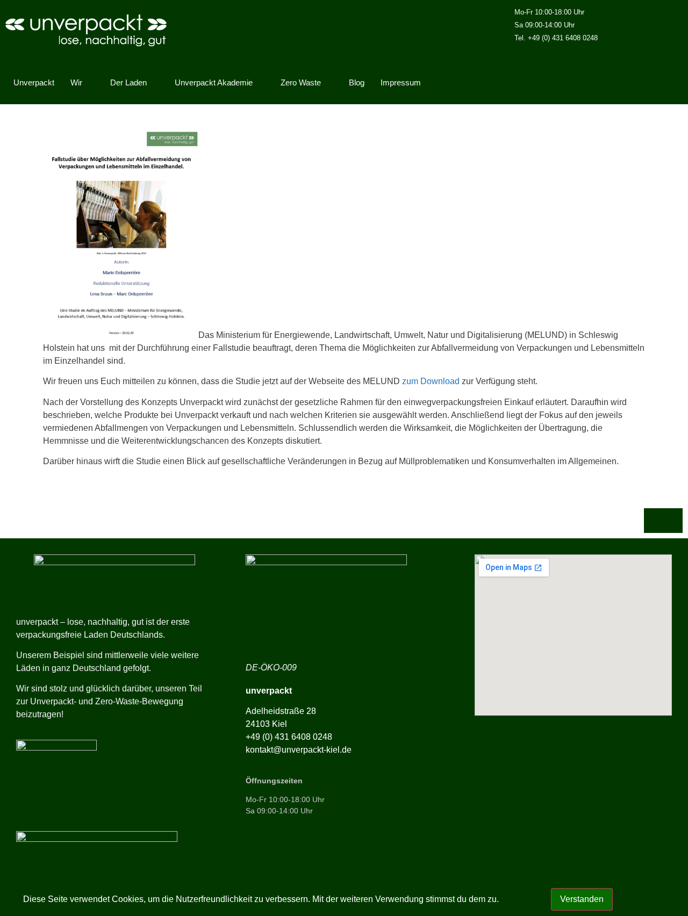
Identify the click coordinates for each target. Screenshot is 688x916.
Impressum (401, 82)
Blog (356, 82)
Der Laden (128, 82)
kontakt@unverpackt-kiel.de (299, 749)
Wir (76, 82)
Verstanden (582, 899)
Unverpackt (33, 82)
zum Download (430, 381)
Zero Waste (301, 82)
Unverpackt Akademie (214, 82)
